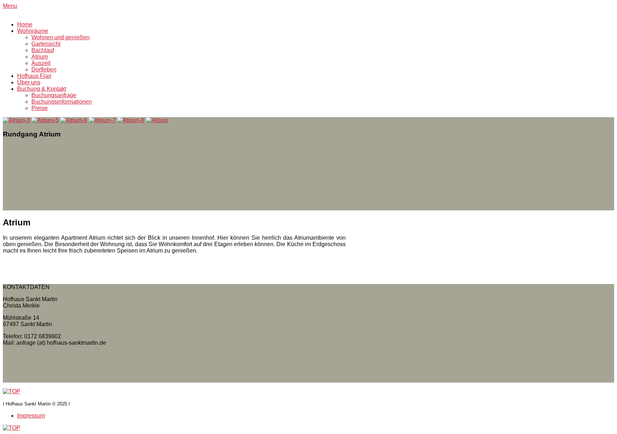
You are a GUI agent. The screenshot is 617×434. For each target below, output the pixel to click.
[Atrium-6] (73, 120)
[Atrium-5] (45, 120)
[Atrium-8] (130, 120)
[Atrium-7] (102, 120)
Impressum (31, 416)
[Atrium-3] (16, 120)
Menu (10, 6)
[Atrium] (157, 120)
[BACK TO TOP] (11, 391)
